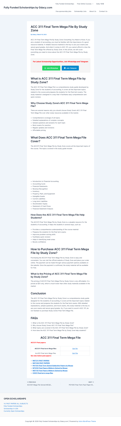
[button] (92, 4)
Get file (75, 348)
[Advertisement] (60, 165)
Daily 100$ (100, 4)
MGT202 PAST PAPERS (41, 363)
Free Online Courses (84, 4)
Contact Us (103, 11)
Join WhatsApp (52, 68)
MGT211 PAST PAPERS (41, 361)
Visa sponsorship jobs (63, 11)
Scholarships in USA (11, 409)
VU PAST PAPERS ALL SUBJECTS (16, 404)
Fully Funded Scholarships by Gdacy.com (28, 7)
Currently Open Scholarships (14, 411)
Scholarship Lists (80, 11)
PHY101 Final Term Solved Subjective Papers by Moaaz (53, 366)
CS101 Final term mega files (43, 373)
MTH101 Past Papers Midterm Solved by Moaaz (50, 368)
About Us (92, 11)
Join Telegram (71, 68)
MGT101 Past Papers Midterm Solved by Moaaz (50, 371)
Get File (75, 353)
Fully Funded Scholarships (65, 4)
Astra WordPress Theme (87, 421)
